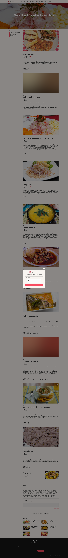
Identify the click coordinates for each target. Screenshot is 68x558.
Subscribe (34, 284)
